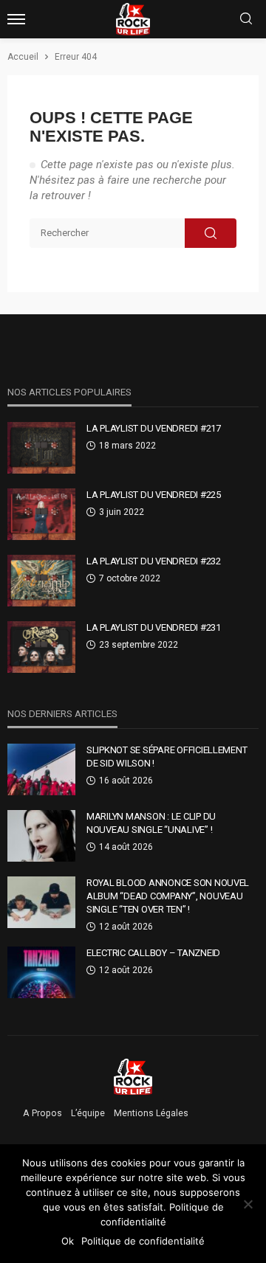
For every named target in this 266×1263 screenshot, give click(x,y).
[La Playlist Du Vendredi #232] (41, 580)
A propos (42, 1113)
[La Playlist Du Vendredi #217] (41, 448)
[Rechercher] (246, 19)
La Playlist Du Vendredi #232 (153, 561)
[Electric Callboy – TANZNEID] (41, 972)
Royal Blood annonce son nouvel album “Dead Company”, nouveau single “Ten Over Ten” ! (167, 896)
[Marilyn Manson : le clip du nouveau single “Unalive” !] (41, 836)
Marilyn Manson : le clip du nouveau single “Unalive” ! (151, 823)
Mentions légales (151, 1113)
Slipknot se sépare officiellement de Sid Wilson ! (166, 756)
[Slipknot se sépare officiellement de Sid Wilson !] (41, 769)
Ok (67, 1241)
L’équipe (88, 1113)
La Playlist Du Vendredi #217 (153, 428)
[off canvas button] (16, 19)
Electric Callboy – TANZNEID (153, 952)
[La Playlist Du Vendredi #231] (41, 647)
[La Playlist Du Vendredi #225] (41, 514)
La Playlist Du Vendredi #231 (153, 627)
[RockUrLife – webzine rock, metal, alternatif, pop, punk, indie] (133, 1076)
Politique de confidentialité (143, 1241)
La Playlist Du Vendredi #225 (153, 494)
